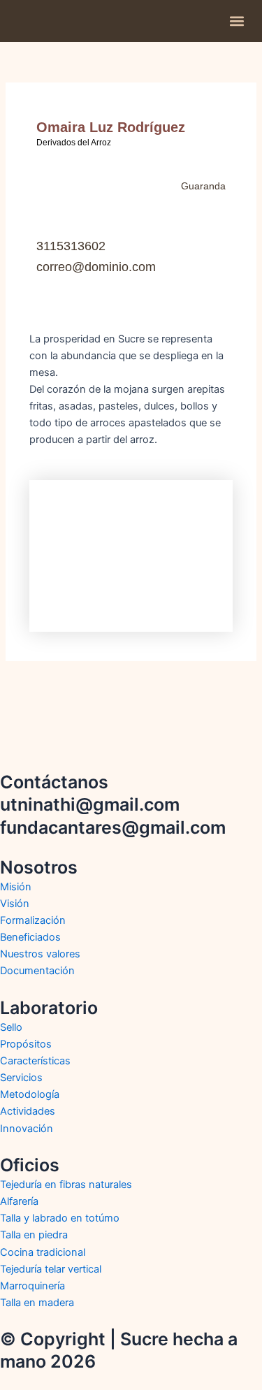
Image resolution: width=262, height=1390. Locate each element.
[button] (236, 21)
